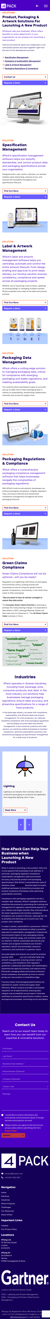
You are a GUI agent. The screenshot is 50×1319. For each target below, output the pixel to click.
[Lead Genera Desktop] (8, 6)
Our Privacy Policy (9, 1229)
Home (3, 1192)
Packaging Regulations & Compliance (21, 68)
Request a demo (12, 83)
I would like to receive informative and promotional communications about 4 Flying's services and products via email (24, 1118)
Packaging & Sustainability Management (23, 61)
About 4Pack (6, 1215)
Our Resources (7, 1211)
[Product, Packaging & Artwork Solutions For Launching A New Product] (25, 1160)
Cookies (4, 1225)
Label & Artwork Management (18, 65)
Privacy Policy (11, 1131)
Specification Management (16, 57)
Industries (5, 1200)
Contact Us (9, 77)
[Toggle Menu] (46, 6)
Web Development (18, 1317)
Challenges (6, 1207)
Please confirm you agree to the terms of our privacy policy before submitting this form (24, 1128)
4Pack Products (8, 1203)
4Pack (16, 957)
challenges (20, 885)
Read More (10, 810)
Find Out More (11, 191)
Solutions (5, 1196)
